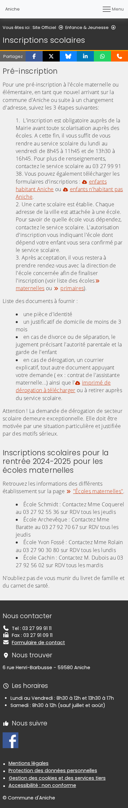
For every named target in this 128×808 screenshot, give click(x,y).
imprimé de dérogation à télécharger (63, 386)
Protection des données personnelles (53, 770)
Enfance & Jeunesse (87, 27)
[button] (34, 56)
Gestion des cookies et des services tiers (57, 778)
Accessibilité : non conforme (42, 785)
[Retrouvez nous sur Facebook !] (10, 740)
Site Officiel (44, 27)
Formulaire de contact (38, 642)
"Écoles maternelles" (98, 491)
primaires (72, 288)
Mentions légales (29, 763)
